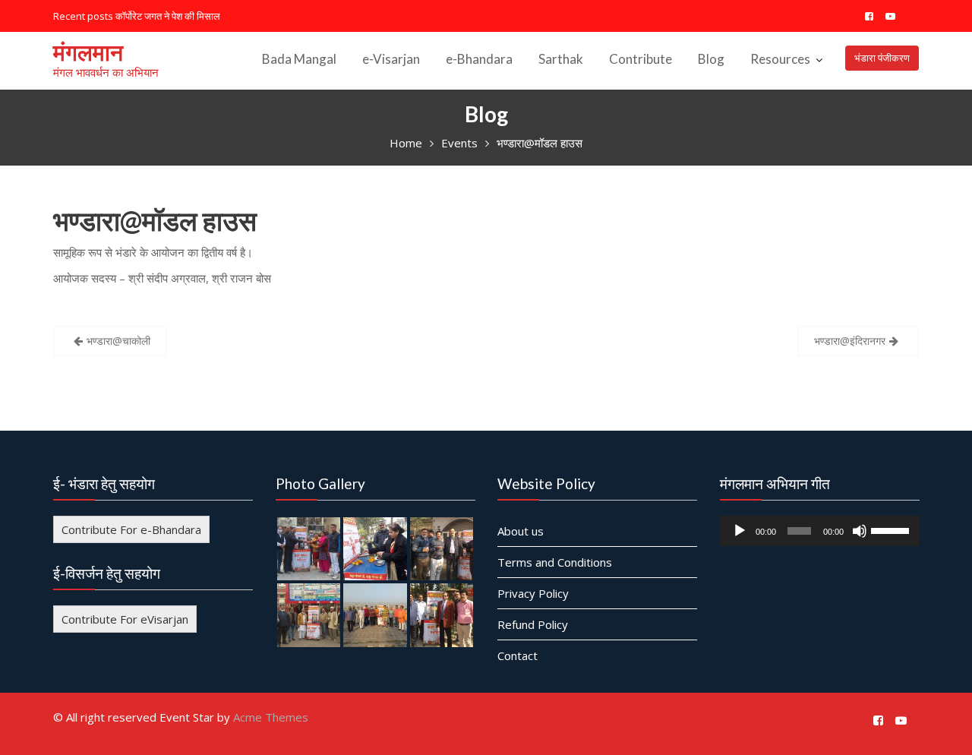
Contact (517, 654)
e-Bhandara (479, 59)
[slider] (890, 528)
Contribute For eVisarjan (125, 618)
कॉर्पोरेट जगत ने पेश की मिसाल (167, 16)
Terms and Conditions (554, 561)
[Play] (739, 530)
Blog (711, 59)
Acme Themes (270, 717)
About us (520, 530)
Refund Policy (532, 623)
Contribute (640, 59)
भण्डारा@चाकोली (118, 340)
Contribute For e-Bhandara (131, 528)
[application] (820, 530)
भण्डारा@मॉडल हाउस (155, 220)
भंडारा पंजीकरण (882, 58)
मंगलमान (88, 51)
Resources (780, 59)
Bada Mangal (299, 59)
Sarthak (560, 59)
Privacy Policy (533, 592)
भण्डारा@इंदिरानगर (849, 340)
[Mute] (858, 530)
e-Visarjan (391, 59)
